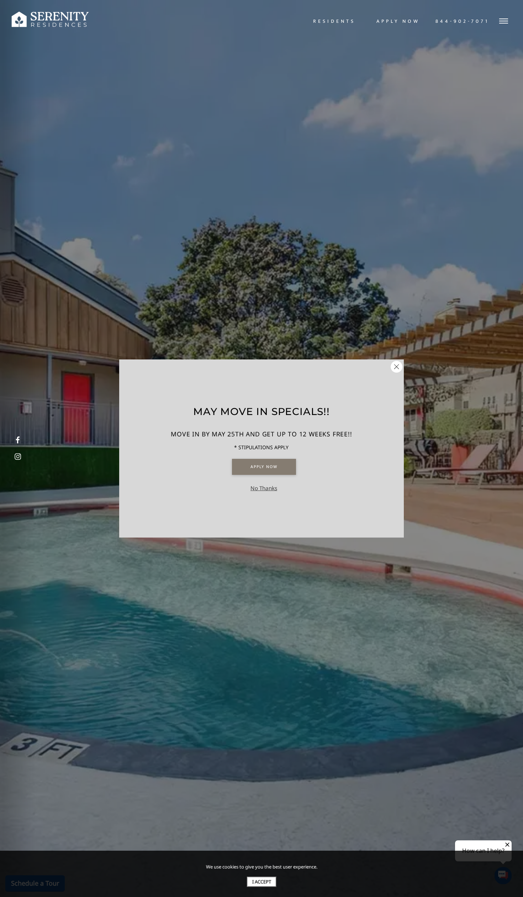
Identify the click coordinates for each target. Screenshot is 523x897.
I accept (261, 881)
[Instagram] (18, 457)
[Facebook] (18, 440)
